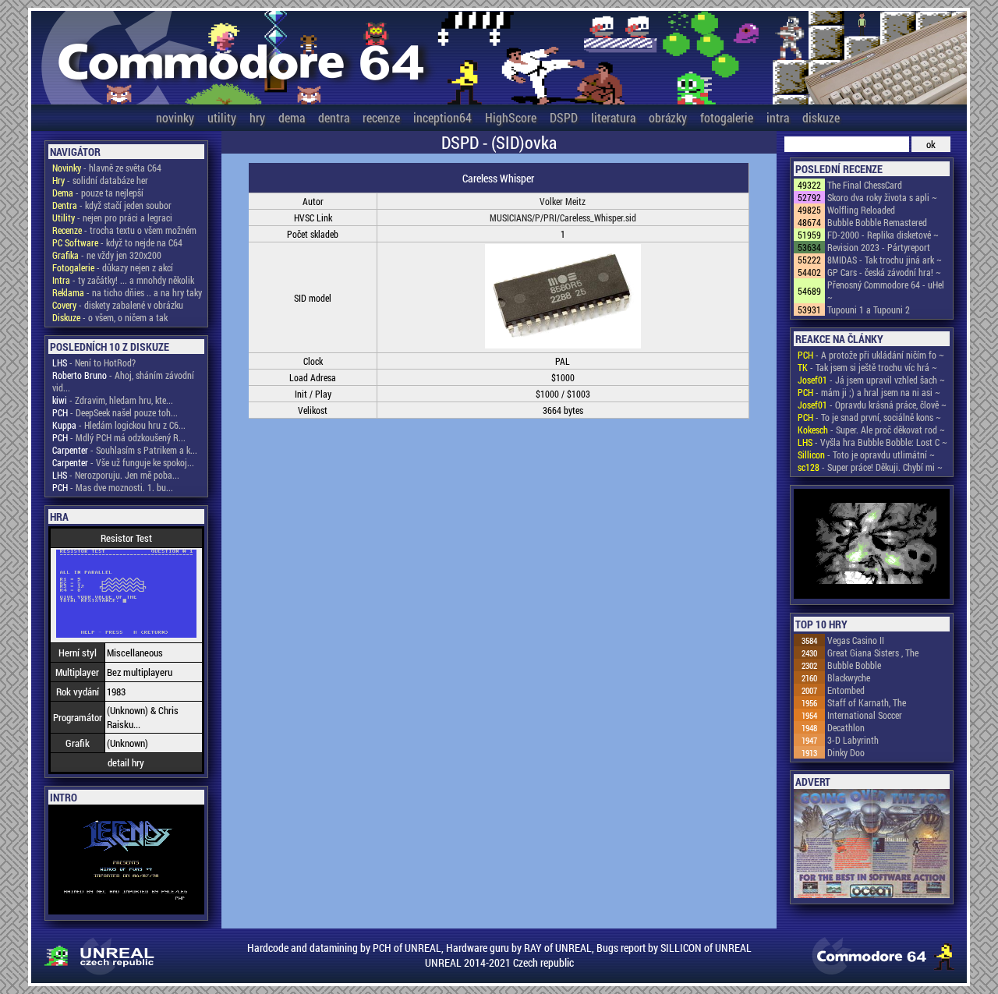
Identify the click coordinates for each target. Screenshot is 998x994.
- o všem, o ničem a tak (110, 317)
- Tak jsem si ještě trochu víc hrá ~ (867, 367)
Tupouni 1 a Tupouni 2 (868, 309)
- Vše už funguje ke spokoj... (123, 462)
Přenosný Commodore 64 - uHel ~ (885, 290)
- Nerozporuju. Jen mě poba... (115, 475)
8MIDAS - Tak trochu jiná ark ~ (884, 259)
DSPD (564, 117)
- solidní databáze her (100, 180)
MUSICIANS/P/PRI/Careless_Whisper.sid (563, 217)
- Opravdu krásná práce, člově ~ (872, 404)
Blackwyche (848, 677)
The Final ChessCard (864, 185)
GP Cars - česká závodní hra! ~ (884, 272)
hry (257, 117)
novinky (175, 117)
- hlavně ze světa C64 (106, 167)
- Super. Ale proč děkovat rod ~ (871, 429)
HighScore (510, 117)
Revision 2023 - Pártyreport (878, 247)
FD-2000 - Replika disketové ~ (883, 234)
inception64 (442, 117)
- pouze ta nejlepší (97, 192)
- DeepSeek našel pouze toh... (115, 412)
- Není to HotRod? (94, 362)
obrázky (668, 117)
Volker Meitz (563, 201)
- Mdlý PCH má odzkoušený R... (119, 437)
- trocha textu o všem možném (124, 230)
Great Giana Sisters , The (872, 652)
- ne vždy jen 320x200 (106, 255)
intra (777, 117)
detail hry (126, 762)
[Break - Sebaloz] (872, 545)
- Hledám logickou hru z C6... (119, 425)
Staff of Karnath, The (866, 702)
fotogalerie (726, 117)
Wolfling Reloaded (861, 209)
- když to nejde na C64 (117, 242)
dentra (333, 117)
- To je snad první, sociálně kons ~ (869, 417)
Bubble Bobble (854, 665)
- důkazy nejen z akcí (112, 267)
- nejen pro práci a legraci (112, 217)
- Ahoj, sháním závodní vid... (123, 381)
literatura (613, 117)
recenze (381, 117)
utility (221, 117)
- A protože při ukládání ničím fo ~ (871, 354)
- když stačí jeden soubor (112, 205)
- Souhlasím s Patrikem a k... (124, 450)
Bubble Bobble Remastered (877, 222)
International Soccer (864, 715)
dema (291, 117)
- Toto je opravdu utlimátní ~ (866, 454)
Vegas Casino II (855, 640)
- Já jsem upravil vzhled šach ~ (871, 379)
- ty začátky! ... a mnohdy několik (123, 280)
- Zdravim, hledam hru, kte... (112, 400)
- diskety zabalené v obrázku (117, 305)
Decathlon (846, 727)
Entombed (846, 690)
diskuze (821, 117)
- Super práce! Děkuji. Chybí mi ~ (870, 467)
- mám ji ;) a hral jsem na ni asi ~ (869, 392)
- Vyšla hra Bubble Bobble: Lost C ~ (872, 442)
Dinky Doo (846, 752)
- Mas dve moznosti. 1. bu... (112, 487)
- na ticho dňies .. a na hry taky (127, 292)
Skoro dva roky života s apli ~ (882, 197)
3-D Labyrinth (853, 740)
